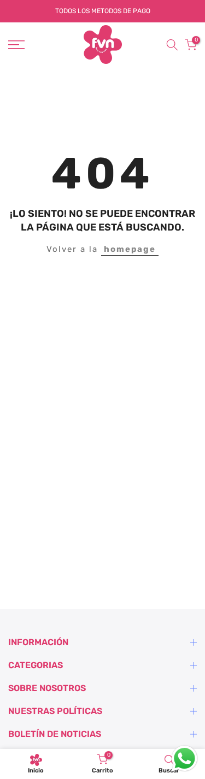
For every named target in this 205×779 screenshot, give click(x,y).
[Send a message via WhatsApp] (184, 758)
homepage (130, 249)
